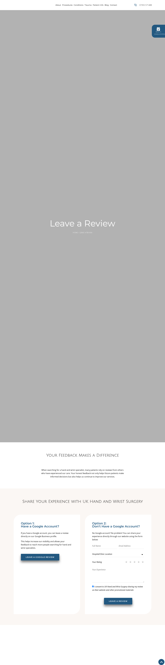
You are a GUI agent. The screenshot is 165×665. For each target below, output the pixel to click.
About (58, 5)
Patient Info (98, 5)
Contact (113, 5)
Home (75, 233)
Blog (107, 5)
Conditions (78, 5)
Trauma (88, 5)
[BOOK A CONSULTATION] (158, 29)
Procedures (67, 5)
